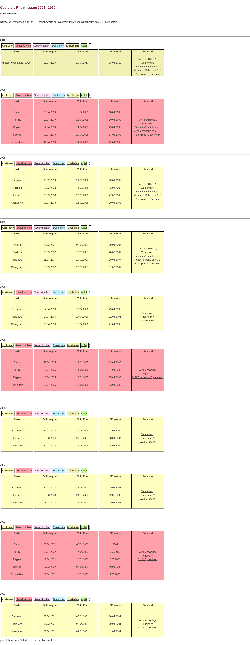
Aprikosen (7, 45)
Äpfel (84, 45)
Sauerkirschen (41, 45)
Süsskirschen (23, 45)
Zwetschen (58, 45)
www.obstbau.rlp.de (45, 640)
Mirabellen (73, 95)
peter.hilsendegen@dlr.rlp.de (15, 640)
